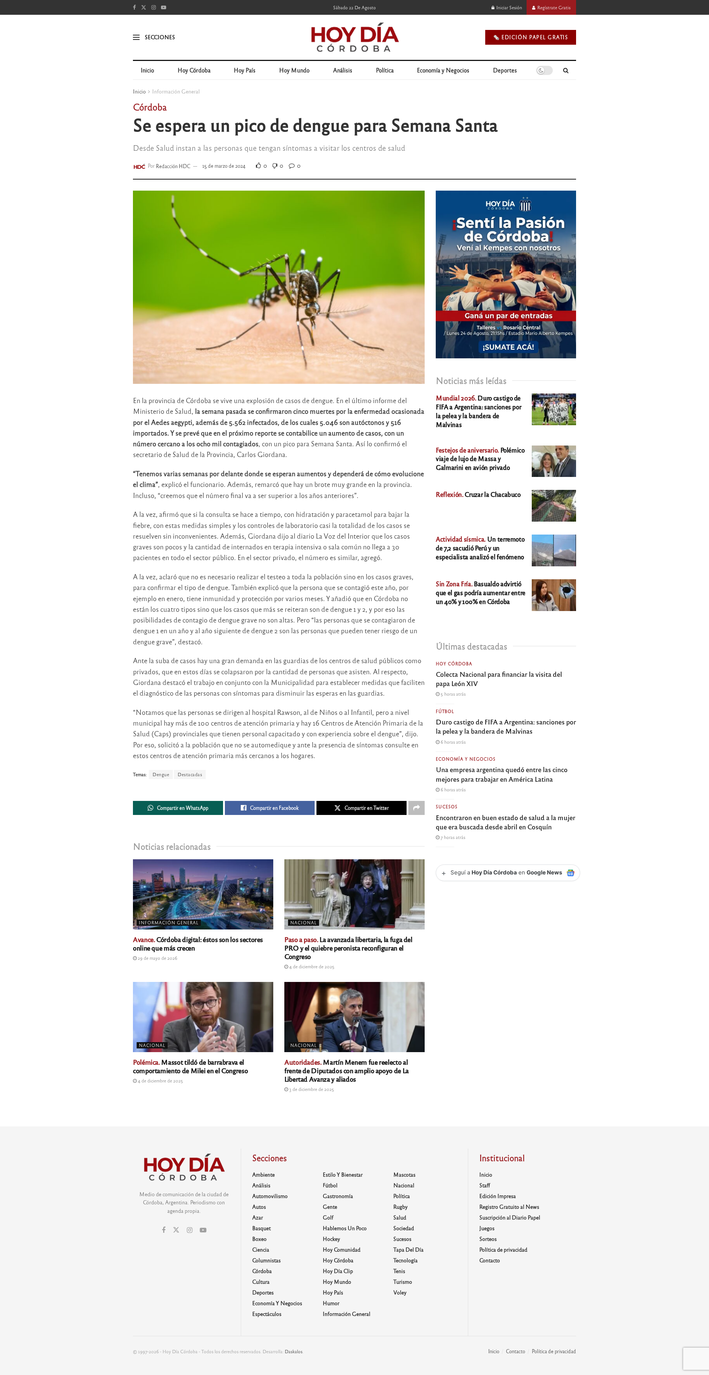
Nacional (303, 922)
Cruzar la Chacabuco (478, 494)
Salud (399, 1217)
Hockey (331, 1238)
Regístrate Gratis (553, 7)
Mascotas (404, 1174)
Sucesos (447, 806)
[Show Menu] (136, 37)
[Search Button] (566, 70)
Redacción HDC (173, 166)
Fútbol (445, 711)
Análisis (342, 70)
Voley (400, 1292)
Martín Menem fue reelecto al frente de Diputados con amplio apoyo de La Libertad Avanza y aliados (346, 1070)
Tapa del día (408, 1249)
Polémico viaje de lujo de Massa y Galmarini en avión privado (480, 459)
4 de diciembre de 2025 (311, 966)
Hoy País (245, 70)
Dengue (161, 774)
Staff (484, 1185)
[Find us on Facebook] (134, 7)
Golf (328, 1217)
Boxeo (259, 1238)
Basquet (261, 1228)
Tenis (399, 1270)
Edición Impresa (497, 1196)
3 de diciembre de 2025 (311, 1089)
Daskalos (293, 1351)
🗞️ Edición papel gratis (530, 37)
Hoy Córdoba (194, 70)
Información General (176, 91)
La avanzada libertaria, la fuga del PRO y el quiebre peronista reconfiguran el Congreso (348, 948)
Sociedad (403, 1228)
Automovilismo (270, 1196)
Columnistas (266, 1260)
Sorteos (488, 1238)
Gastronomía (338, 1196)
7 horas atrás (452, 837)
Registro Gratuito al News (509, 1206)
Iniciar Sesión (508, 7)
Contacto (489, 1260)
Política (385, 70)
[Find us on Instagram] (153, 7)
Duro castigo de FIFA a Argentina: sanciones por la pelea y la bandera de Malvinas (478, 410)
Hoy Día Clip (338, 1270)
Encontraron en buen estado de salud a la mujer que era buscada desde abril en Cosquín (505, 822)
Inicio (147, 70)
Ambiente (263, 1174)
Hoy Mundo (294, 70)
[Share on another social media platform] (416, 808)
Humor (331, 1303)
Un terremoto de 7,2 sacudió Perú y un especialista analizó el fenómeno (480, 548)
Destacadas (190, 774)
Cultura (261, 1281)
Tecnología (405, 1260)
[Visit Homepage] (354, 37)
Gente (330, 1206)
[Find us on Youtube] (163, 7)
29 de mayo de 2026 (157, 958)
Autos (259, 1206)
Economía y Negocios (443, 70)
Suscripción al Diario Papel (509, 1217)
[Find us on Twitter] (143, 7)
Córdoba (262, 1270)
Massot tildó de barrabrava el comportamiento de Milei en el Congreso (190, 1066)
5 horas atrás (452, 694)
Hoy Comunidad (341, 1249)
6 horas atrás (452, 742)
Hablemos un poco (345, 1228)
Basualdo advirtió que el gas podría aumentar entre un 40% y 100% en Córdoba (480, 592)
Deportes (505, 70)
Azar (257, 1217)
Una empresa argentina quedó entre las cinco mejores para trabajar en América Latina (502, 774)
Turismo (402, 1281)
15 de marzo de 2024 (224, 166)
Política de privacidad (503, 1249)
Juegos (486, 1228)
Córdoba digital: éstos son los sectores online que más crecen (198, 943)
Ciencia (260, 1249)
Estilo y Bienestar (343, 1174)
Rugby (400, 1206)
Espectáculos (266, 1313)
